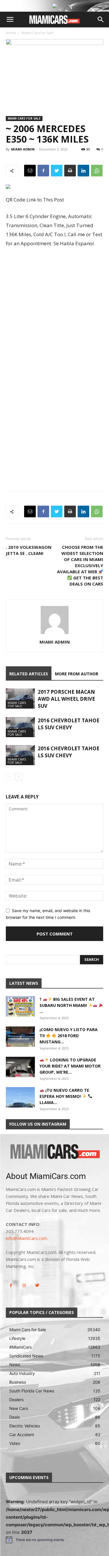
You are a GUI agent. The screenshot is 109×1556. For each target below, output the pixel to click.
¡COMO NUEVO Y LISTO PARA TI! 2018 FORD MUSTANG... (69, 1036)
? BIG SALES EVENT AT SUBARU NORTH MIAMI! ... (67, 1005)
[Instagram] (24, 1285)
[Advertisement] (54, 310)
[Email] (30, 170)
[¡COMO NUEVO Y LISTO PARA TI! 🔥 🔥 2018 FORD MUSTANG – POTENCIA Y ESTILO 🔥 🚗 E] (20, 1036)
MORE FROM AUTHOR (76, 674)
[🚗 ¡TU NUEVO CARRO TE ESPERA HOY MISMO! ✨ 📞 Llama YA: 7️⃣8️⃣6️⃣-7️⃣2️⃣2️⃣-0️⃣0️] (20, 1097)
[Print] (70, 170)
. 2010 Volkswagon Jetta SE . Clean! (28, 550)
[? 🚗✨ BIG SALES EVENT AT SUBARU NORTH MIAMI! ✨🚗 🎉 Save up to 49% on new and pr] (20, 1006)
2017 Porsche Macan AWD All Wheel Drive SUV (66, 698)
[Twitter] (56, 170)
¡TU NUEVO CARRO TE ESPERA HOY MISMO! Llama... (64, 1096)
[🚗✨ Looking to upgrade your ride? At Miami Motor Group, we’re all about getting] (20, 1067)
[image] (54, 1152)
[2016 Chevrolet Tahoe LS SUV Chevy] (20, 727)
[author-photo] (55, 633)
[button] (10, 19)
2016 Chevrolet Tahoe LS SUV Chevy (68, 724)
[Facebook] (43, 170)
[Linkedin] (83, 170)
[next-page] (18, 776)
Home (11, 32)
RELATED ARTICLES (28, 674)
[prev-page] (9, 776)
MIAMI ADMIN (23, 149)
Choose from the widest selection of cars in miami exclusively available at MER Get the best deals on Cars (80, 565)
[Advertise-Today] (55, 6)
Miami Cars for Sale (37, 32)
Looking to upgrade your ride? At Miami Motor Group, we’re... (70, 1066)
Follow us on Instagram (37, 1124)
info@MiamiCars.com (26, 1238)
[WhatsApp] (97, 170)
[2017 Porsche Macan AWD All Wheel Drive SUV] (20, 698)
